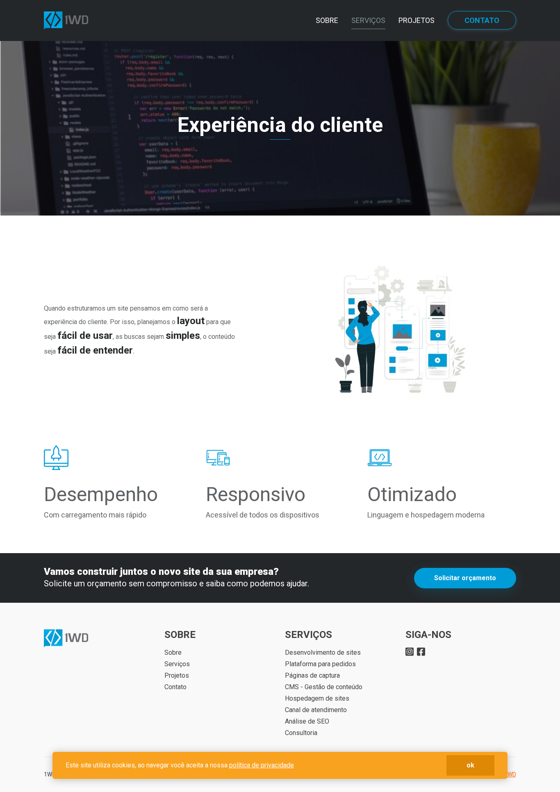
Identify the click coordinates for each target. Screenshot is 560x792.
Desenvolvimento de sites (323, 652)
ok (470, 765)
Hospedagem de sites (317, 698)
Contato (175, 687)
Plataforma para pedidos (320, 664)
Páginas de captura (312, 675)
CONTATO (481, 20)
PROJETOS (416, 20)
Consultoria (301, 733)
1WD (510, 774)
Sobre (173, 652)
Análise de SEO (307, 721)
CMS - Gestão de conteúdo (323, 687)
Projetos (176, 675)
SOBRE (327, 20)
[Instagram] (409, 651)
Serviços (177, 664)
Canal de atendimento (316, 710)
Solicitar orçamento (465, 578)
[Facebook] (421, 651)
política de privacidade (261, 765)
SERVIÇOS (368, 20)
